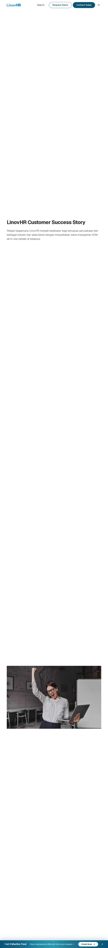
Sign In (40, 5)
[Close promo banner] (102, 944)
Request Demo (60, 5)
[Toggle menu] (98, 5)
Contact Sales (84, 5)
